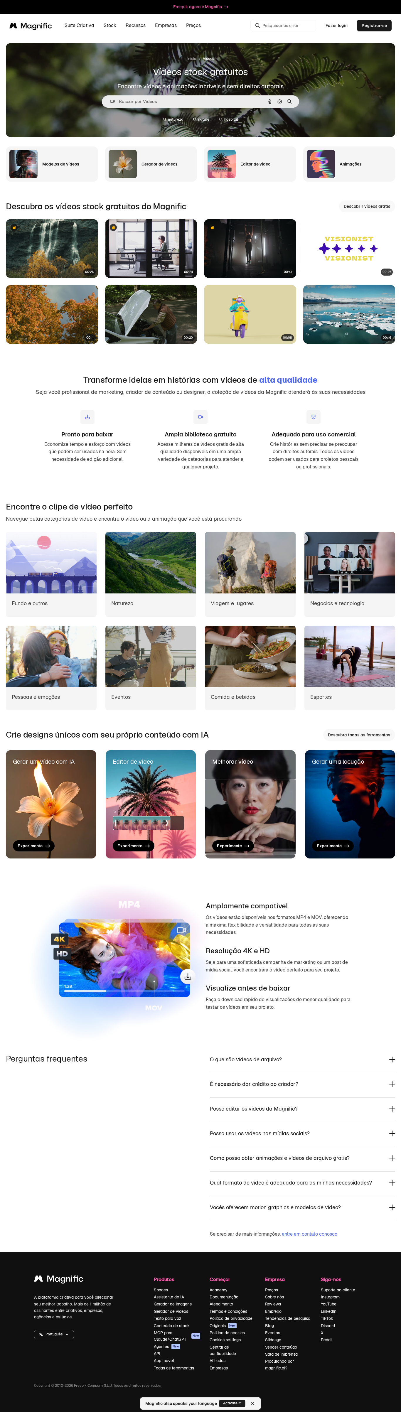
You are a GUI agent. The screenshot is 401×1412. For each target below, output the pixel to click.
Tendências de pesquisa (287, 1318)
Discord (328, 1325)
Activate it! (232, 1403)
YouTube (328, 1304)
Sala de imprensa (281, 1354)
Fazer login (337, 25)
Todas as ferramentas (174, 1368)
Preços (193, 26)
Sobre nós (274, 1297)
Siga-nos (331, 1279)
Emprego (273, 1311)
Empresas (219, 1368)
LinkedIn (328, 1311)
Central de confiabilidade (223, 1350)
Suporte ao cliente (338, 1290)
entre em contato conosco (309, 1234)
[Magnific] (58, 1280)
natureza (175, 119)
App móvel (164, 1360)
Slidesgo (273, 1339)
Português (54, 1334)
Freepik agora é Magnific (197, 6)
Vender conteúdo (281, 1347)
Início (191, 58)
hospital (231, 119)
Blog (269, 1325)
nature (203, 119)
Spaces (161, 1290)
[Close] (252, 1403)
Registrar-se (374, 25)
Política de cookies (227, 1332)
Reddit (327, 1339)
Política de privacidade (231, 1318)
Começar (220, 1279)
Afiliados (217, 1360)
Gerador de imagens (173, 1304)
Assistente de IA (169, 1297)
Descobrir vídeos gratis (367, 206)
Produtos (164, 1279)
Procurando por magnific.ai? (279, 1364)
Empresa (275, 1279)
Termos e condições (228, 1311)
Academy (219, 1290)
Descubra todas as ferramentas (359, 735)
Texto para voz (167, 1318)
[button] (54, 1334)
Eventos (272, 1332)
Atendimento (221, 1304)
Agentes (166, 1346)
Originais (223, 1325)
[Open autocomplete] (110, 101)
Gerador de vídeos (171, 1311)
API (157, 1353)
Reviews (273, 1304)
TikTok (327, 1318)
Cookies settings (225, 1339)
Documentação (224, 1297)
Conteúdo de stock (172, 1325)
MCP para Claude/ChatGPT (176, 1336)
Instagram (330, 1297)
